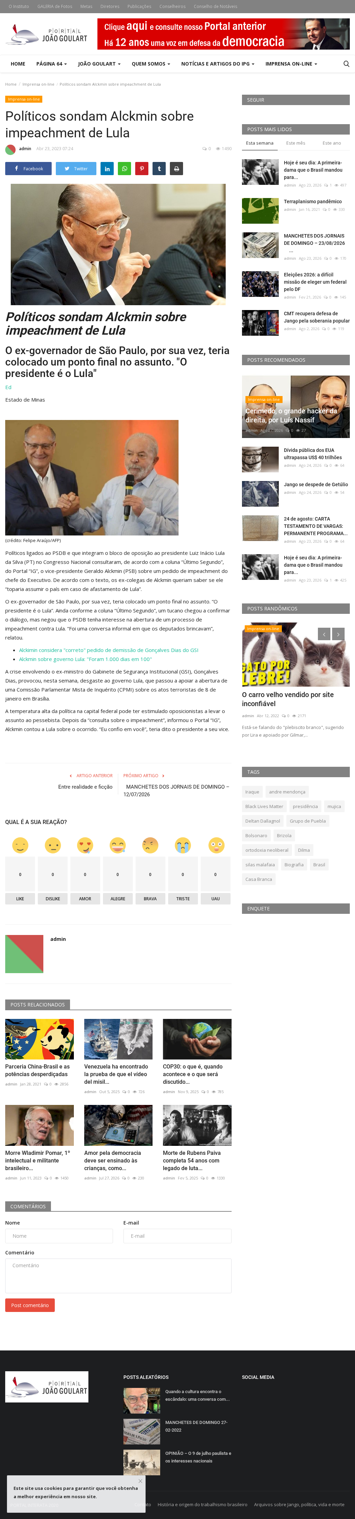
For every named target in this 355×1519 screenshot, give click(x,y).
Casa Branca (258, 879)
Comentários (28, 1206)
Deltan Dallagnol (262, 821)
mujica (334, 806)
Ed (8, 387)
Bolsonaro (256, 835)
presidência (305, 806)
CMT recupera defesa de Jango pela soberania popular (317, 317)
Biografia (294, 864)
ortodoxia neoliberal (266, 850)
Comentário (19, 1252)
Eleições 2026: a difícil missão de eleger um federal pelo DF (315, 282)
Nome (12, 1222)
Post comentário (30, 1305)
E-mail (131, 1222)
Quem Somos (149, 63)
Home (18, 63)
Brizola (284, 835)
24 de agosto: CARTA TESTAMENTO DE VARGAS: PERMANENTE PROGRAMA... (316, 526)
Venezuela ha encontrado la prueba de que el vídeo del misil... (116, 1074)
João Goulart (97, 63)
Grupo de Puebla (308, 821)
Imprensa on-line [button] (290, 63)
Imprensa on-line (38, 84)
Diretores (110, 6)
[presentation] (324, 634)
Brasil (319, 864)
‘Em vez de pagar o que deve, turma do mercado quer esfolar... (292, 699)
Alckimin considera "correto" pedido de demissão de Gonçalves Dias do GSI (109, 649)
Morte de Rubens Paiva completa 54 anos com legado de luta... (192, 1161)
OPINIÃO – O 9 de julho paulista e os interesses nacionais (198, 1457)
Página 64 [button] (49, 63)
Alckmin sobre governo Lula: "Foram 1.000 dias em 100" (85, 658)
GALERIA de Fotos (54, 6)
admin (25, 149)
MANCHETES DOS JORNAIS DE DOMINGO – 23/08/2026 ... (316, 243)
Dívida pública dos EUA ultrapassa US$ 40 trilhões (313, 453)
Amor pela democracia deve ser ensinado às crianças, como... (112, 1161)
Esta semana (260, 143)
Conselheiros (172, 6)
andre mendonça (287, 792)
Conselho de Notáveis (215, 6)
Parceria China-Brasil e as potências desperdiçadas (37, 1070)
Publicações (139, 6)
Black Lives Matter (264, 806)
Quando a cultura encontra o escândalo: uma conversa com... (197, 1395)
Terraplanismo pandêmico (313, 201)
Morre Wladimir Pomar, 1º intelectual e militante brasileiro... (37, 1161)
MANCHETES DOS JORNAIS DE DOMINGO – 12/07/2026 (176, 791)
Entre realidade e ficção (85, 787)
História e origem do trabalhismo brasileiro (203, 1504)
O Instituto (19, 6)
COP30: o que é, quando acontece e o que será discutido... (193, 1074)
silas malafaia (260, 864)
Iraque (252, 792)
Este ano (332, 143)
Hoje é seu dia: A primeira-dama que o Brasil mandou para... (313, 170)
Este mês (295, 143)
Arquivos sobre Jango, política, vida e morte (299, 1504)
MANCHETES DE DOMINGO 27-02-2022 (196, 1426)
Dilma (304, 850)
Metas (86, 6)
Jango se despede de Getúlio (316, 484)
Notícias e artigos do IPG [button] (216, 63)
